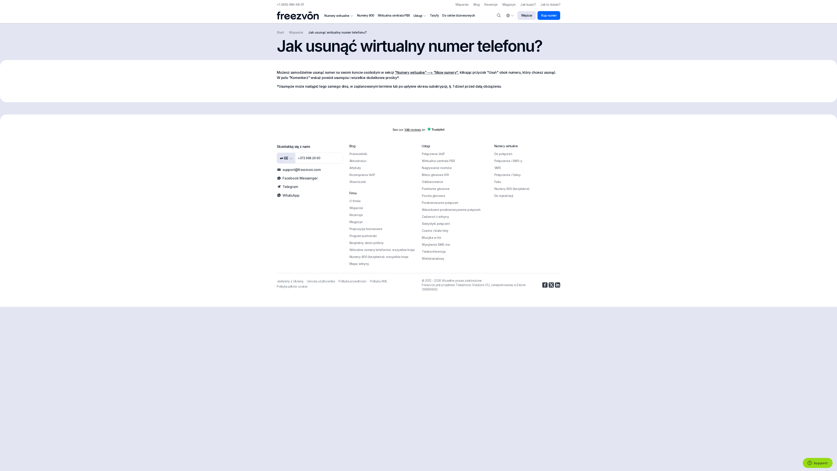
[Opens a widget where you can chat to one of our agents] (818, 463)
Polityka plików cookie (292, 286)
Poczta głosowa (433, 196)
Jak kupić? (528, 4)
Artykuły (355, 168)
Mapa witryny (359, 264)
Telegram (290, 186)
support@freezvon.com (301, 169)
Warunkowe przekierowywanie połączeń (451, 210)
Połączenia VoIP (433, 154)
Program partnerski (363, 236)
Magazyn (509, 4)
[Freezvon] (299, 16)
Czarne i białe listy (435, 230)
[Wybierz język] (510, 15)
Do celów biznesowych (458, 15)
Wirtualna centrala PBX (394, 15)
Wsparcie (462, 4)
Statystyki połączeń (436, 223)
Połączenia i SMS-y (508, 161)
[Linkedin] (557, 285)
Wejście (526, 15)
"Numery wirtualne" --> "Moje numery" (426, 72)
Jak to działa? (550, 4)
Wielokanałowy (433, 258)
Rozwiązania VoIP (362, 175)
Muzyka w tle (431, 237)
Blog (476, 4)
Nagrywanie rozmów (437, 168)
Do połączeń (503, 154)
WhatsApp (290, 195)
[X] (551, 285)
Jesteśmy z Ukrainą (290, 281)
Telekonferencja (434, 251)
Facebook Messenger (300, 178)
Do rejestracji (503, 196)
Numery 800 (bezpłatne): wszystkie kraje (378, 257)
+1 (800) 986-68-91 (290, 4)
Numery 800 (365, 15)
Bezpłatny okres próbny (366, 243)
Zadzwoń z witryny (435, 216)
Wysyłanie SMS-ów (436, 244)
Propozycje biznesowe (365, 229)
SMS (497, 168)
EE (285, 158)
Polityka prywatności (352, 281)
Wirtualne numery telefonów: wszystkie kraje (382, 250)
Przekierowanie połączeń (440, 203)
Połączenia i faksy (507, 175)
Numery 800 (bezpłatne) (511, 189)
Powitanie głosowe (435, 189)
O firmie (355, 201)
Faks (497, 182)
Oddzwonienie (432, 182)
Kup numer (548, 15)
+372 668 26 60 (309, 158)
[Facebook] (545, 285)
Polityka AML (378, 281)
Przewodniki (358, 154)
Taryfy (434, 15)
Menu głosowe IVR (435, 175)
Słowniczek (357, 182)
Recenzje (490, 4)
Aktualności (357, 161)
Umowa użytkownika (321, 281)
